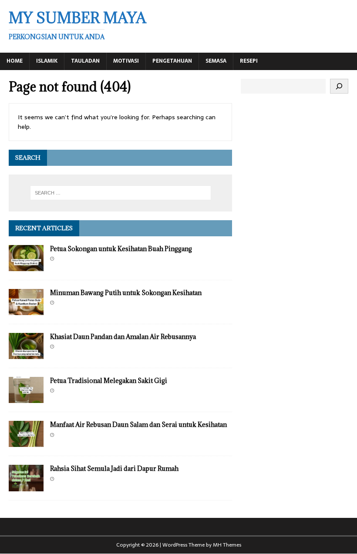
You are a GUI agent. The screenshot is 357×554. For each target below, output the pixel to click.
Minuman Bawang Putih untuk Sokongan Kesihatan (126, 293)
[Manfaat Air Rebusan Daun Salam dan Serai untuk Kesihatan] (26, 442)
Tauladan (85, 61)
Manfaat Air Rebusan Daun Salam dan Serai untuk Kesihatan (138, 424)
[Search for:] (120, 192)
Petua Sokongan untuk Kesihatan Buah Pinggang (121, 249)
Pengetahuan (172, 61)
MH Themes (227, 545)
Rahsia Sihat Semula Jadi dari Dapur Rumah (114, 468)
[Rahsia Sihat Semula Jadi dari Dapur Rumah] (26, 486)
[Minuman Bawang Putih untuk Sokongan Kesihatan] (26, 310)
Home (15, 61)
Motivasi (126, 61)
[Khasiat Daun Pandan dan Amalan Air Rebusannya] (26, 354)
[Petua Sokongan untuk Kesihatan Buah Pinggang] (26, 266)
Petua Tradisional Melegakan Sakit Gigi (108, 380)
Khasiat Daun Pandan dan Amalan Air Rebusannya (123, 336)
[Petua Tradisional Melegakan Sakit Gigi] (26, 398)
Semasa (215, 61)
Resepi (249, 61)
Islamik (46, 61)
